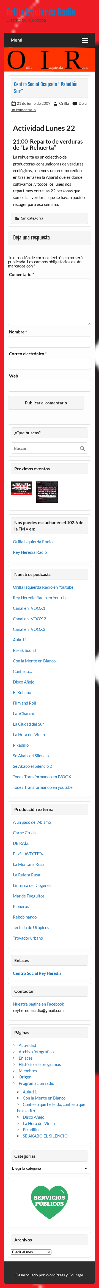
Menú (16, 39)
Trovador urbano (28, 937)
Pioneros (21, 906)
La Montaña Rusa (29, 864)
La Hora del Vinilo (29, 734)
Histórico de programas (40, 1064)
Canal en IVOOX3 (29, 629)
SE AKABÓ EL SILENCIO (45, 1135)
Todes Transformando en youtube (43, 787)
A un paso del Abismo (32, 822)
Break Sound (24, 650)
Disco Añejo (23, 681)
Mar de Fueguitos (29, 895)
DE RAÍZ (21, 843)
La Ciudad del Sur (28, 723)
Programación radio (36, 1083)
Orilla (64, 103)
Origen (25, 1076)
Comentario (21, 274)
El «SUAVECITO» (28, 853)
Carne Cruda (24, 832)
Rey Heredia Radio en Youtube (40, 597)
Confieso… (22, 671)
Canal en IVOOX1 (29, 608)
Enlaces (26, 1057)
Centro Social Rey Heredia (37, 973)
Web (13, 376)
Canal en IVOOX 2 (29, 618)
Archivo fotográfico (36, 1051)
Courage (75, 1274)
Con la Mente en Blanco (34, 660)
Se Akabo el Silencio (31, 755)
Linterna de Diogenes (32, 885)
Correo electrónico (28, 354)
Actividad (27, 1045)
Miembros (28, 1070)
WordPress (55, 1274)
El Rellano (22, 692)
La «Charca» (24, 713)
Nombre (18, 332)
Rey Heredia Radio (30, 552)
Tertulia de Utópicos (31, 927)
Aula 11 (20, 639)
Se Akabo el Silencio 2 (32, 766)
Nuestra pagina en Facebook (38, 1003)
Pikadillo (21, 745)
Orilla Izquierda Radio (40, 12)
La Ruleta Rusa (26, 874)
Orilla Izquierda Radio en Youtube (43, 587)
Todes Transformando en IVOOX (42, 776)
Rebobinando (25, 916)
